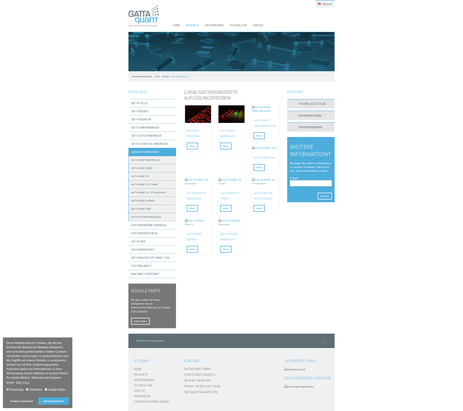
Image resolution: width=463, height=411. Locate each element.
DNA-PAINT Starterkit (145, 274)
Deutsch (327, 4)
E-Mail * (294, 178)
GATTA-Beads (139, 111)
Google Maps (56, 389)
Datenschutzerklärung (151, 401)
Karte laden (140, 321)
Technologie (238, 25)
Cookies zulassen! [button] (21, 401)
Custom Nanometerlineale (149, 225)
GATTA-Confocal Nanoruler (149, 143)
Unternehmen (214, 25)
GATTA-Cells (139, 103)
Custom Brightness (144, 233)
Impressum (142, 396)
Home (176, 25)
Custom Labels (141, 265)
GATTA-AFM (138, 241)
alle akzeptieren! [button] (53, 401)
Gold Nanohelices (142, 249)
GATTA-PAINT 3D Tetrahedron (148, 192)
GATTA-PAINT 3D (140, 176)
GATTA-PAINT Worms (142, 200)
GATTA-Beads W (141, 119)
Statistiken (35, 389)
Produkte (192, 25)
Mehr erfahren (139, 311)
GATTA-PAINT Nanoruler (145, 160)
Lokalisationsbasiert (145, 152)
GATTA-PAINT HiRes (141, 168)
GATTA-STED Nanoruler (146, 135)
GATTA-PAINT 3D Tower (144, 184)
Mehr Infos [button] (22, 382)
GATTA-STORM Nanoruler (146, 217)
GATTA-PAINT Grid (141, 208)
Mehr (192, 146)
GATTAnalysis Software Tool (150, 257)
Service (258, 25)
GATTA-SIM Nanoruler (145, 127)
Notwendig (16, 389)
